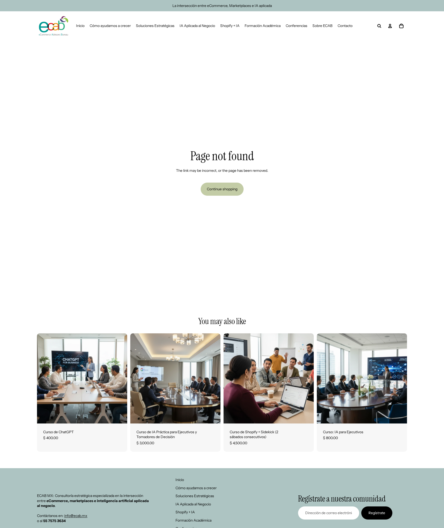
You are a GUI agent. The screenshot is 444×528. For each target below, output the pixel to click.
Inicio (179, 479)
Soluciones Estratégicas (194, 496)
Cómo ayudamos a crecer (196, 488)
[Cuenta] (390, 26)
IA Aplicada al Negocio (193, 504)
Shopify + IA (185, 512)
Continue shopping (222, 189)
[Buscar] (379, 26)
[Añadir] (119, 415)
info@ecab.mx (75, 516)
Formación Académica (193, 520)
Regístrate (376, 513)
